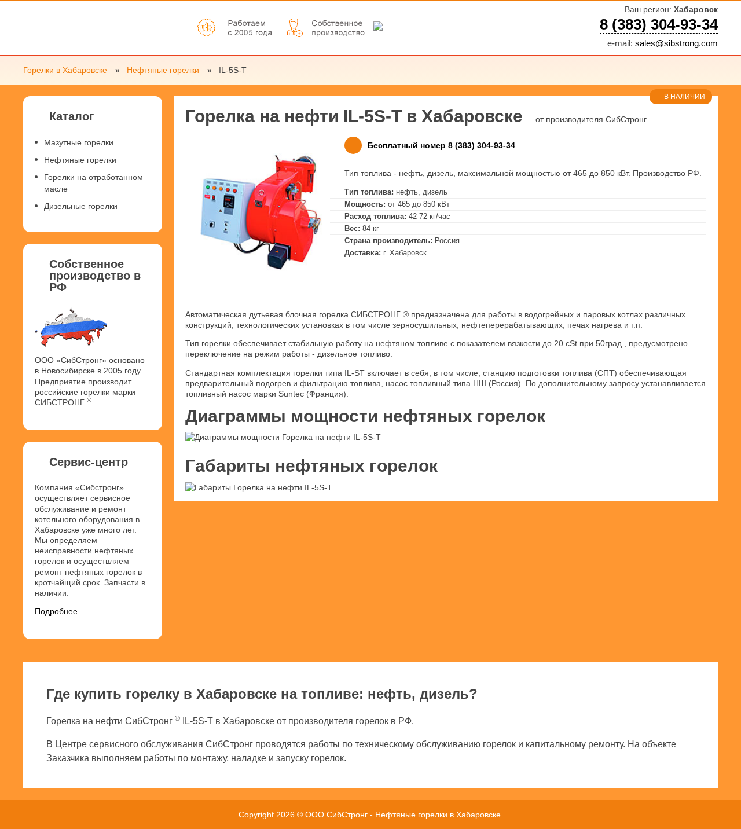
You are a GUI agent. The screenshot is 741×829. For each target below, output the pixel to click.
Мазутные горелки (78, 142)
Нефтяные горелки (163, 70)
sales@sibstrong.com (676, 43)
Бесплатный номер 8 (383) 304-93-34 (441, 145)
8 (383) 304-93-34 (659, 24)
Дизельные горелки (81, 206)
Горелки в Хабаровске (65, 70)
